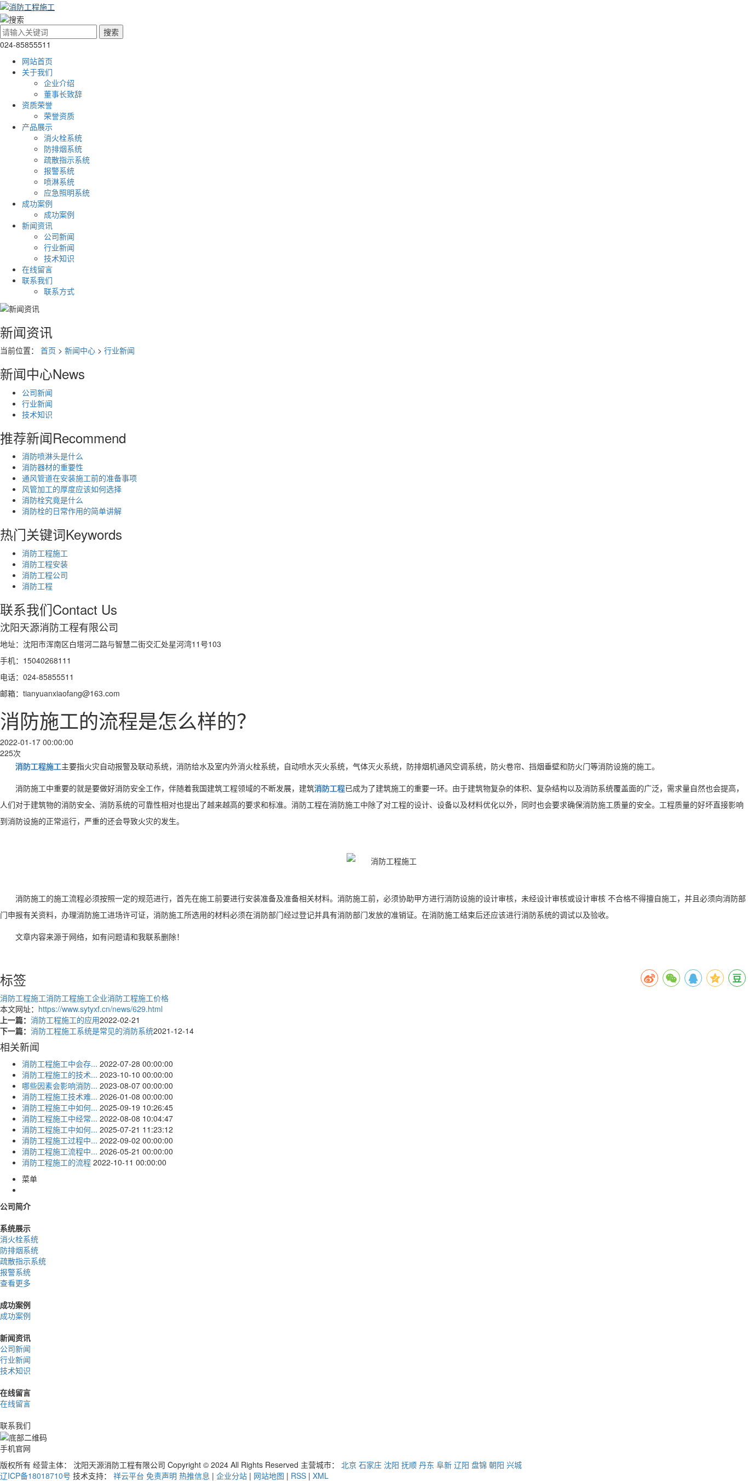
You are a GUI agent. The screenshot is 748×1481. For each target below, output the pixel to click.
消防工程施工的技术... (59, 1074)
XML (321, 1475)
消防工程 (37, 585)
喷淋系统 (59, 181)
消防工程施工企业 (76, 997)
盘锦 (479, 1464)
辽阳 (461, 1464)
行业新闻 (59, 247)
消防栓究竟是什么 (52, 499)
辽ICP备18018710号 (35, 1475)
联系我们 (37, 280)
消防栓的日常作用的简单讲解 (72, 510)
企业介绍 (59, 82)
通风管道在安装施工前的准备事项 (79, 477)
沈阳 (391, 1464)
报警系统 (59, 170)
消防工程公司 (45, 574)
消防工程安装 (45, 563)
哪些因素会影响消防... (59, 1085)
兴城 (514, 1464)
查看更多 (15, 1282)
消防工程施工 (45, 552)
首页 (48, 350)
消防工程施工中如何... (59, 1107)
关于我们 (37, 71)
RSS (298, 1475)
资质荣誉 (37, 104)
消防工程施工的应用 (65, 1019)
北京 (348, 1464)
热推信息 (194, 1475)
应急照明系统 (67, 192)
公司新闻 (59, 236)
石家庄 (370, 1464)
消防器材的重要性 (52, 466)
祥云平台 (128, 1475)
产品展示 (37, 126)
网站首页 (37, 60)
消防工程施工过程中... (59, 1140)
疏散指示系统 (67, 159)
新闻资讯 (37, 225)
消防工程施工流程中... (59, 1151)
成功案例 (37, 203)
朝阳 (496, 1464)
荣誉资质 (59, 115)
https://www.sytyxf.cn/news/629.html (100, 1008)
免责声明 (161, 1475)
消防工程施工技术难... (59, 1096)
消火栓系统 (63, 137)
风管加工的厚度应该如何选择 (72, 488)
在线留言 (37, 269)
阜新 (444, 1464)
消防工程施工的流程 (56, 1162)
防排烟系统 (63, 148)
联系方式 (59, 290)
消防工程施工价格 (138, 997)
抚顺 (409, 1464)
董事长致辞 (63, 93)
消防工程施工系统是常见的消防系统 (92, 1030)
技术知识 (59, 258)
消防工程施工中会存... (59, 1063)
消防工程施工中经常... (59, 1118)
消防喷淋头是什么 (52, 455)
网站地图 (269, 1475)
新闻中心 (80, 350)
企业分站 (231, 1475)
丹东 (426, 1464)
